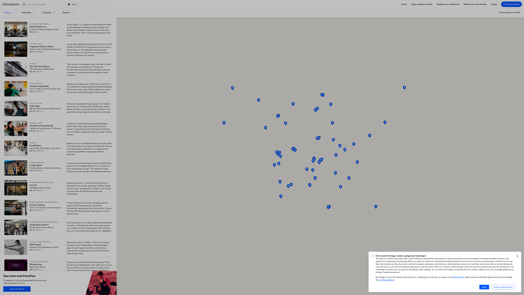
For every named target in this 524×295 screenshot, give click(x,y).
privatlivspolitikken (386, 280)
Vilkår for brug (458, 277)
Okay (484, 287)
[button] (517, 256)
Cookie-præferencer (503, 287)
